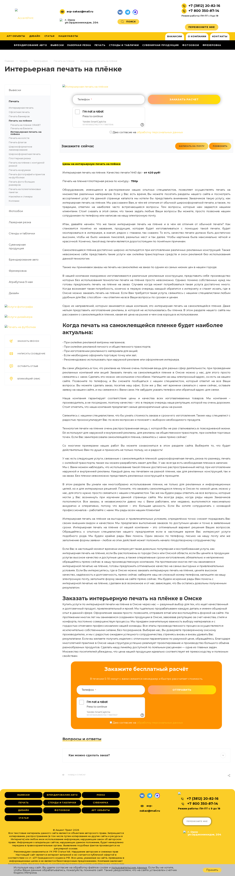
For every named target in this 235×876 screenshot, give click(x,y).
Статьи (24, 818)
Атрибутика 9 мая (21, 282)
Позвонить (220, 146)
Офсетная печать (19, 112)
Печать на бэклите (21, 128)
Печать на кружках (20, 170)
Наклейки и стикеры (21, 196)
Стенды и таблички (22, 233)
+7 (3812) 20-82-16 (204, 6)
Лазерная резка (20, 222)
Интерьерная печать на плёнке (25, 132)
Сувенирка (100, 802)
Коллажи (14, 200)
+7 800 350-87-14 (203, 11)
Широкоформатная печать (24, 154)
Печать (14, 101)
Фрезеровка (17, 270)
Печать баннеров (19, 116)
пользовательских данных (129, 867)
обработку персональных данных (160, 132)
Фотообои (16, 211)
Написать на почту (192, 146)
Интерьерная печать (21, 107)
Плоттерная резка (20, 158)
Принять (212, 870)
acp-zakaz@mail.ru (80, 11)
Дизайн (14, 293)
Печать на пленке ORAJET (25, 125)
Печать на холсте (19, 138)
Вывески (15, 90)
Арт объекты (101, 810)
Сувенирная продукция (17, 246)
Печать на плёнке (20, 120)
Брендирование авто (24, 259)
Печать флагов (17, 142)
